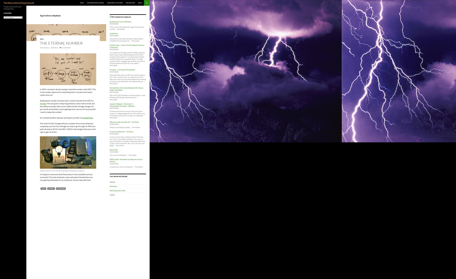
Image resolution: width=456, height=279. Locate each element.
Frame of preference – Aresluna (121, 132)
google (51, 188)
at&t (43, 188)
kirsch (55, 48)
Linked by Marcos (123, 17)
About (140, 3)
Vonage (43, 103)
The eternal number (61, 43)
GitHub (112, 182)
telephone (61, 188)
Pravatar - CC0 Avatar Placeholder (122, 70)
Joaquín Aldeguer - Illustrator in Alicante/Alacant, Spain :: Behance (122, 105)
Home (82, 3)
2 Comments (66, 48)
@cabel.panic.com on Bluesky (120, 22)
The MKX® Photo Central (95, 3)
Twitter (112, 195)
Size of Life (114, 150)
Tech (42, 39)
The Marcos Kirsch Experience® (19, 3)
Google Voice (87, 118)
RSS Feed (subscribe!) (117, 191)
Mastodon (113, 186)
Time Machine (130, 3)
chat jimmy (114, 33)
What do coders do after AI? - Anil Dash (124, 122)
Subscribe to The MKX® (115, 3)
